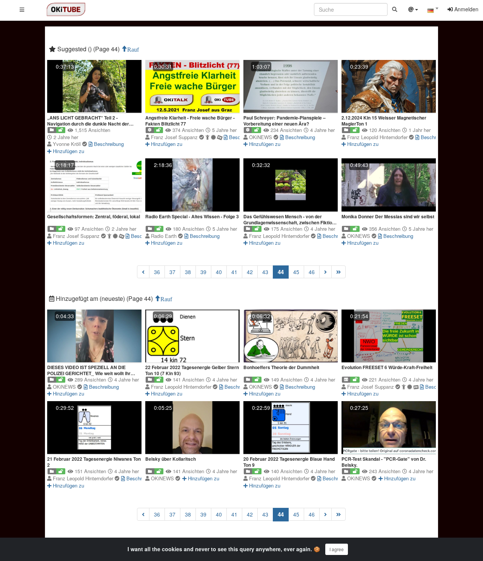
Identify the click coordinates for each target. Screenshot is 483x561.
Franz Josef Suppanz (175, 137)
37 (172, 272)
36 (157, 272)
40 (219, 272)
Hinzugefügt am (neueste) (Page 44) (104, 298)
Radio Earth (164, 235)
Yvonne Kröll (67, 143)
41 (234, 272)
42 (250, 272)
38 (188, 272)
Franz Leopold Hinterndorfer (378, 137)
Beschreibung (108, 143)
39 (203, 272)
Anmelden (465, 9)
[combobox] (433, 11)
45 (296, 272)
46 (312, 272)
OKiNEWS (261, 137)
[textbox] (433, 11)
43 (265, 272)
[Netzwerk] (413, 10)
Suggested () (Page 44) (88, 48)
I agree (336, 549)
